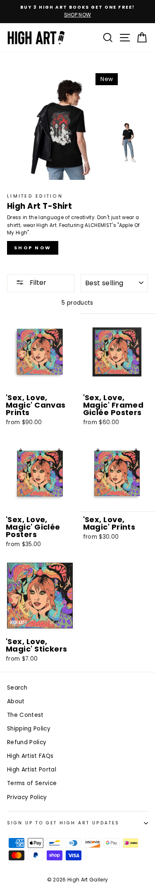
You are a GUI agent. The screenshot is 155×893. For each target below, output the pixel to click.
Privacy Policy (30, 628)
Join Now (77, 595)
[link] (77, 381)
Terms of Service (113, 623)
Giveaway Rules (63, 628)
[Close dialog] (149, 313)
